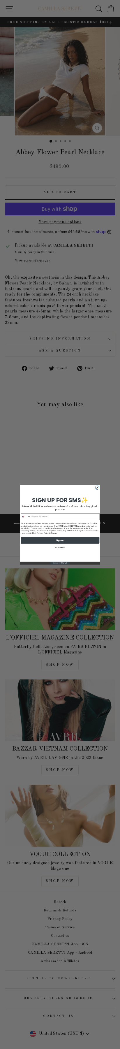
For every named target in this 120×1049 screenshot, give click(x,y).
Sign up (60, 540)
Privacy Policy (43, 533)
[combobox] (25, 516)
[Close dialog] (97, 487)
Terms (54, 533)
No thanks (60, 547)
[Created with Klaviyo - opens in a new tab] (60, 562)
